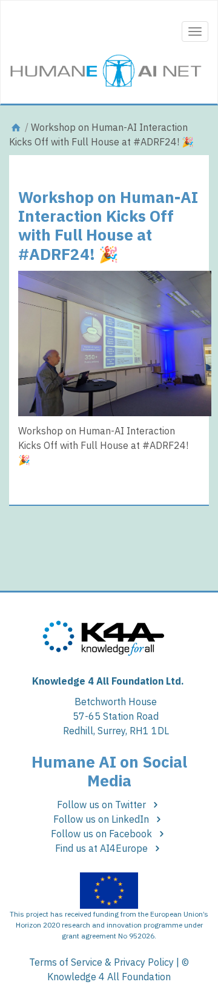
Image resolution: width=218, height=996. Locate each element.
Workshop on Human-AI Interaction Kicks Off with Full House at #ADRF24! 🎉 (108, 225)
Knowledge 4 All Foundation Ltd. (108, 681)
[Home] (15, 127)
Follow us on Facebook (102, 834)
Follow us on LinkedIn (102, 819)
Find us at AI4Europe (102, 848)
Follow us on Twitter (102, 804)
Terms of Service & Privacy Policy (101, 962)
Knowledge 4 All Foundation (109, 977)
